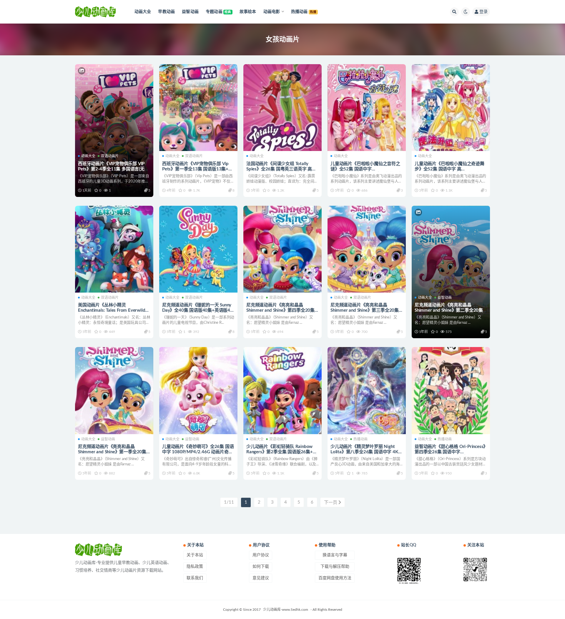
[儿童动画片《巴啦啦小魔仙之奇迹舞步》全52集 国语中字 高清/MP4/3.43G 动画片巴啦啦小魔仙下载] (451, 107)
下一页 (331, 502)
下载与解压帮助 (334, 567)
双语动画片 (110, 156)
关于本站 (195, 555)
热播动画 (360, 439)
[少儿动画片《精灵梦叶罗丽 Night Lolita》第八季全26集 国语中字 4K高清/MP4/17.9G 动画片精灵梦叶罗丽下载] (367, 390)
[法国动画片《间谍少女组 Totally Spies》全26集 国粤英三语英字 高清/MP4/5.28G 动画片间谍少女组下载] (282, 107)
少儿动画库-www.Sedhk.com (285, 609)
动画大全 (88, 156)
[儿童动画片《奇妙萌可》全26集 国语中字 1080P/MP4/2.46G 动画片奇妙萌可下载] (198, 390)
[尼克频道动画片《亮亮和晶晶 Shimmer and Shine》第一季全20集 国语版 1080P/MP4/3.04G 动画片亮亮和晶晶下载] (114, 390)
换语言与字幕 (335, 555)
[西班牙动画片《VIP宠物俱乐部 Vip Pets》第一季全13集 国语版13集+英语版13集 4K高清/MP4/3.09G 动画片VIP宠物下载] (198, 107)
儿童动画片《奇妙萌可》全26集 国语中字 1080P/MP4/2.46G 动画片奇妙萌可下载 (198, 451)
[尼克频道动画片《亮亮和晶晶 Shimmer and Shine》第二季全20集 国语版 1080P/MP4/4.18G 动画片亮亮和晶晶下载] (451, 249)
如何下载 (260, 567)
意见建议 (260, 578)
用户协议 (260, 555)
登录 (483, 12)
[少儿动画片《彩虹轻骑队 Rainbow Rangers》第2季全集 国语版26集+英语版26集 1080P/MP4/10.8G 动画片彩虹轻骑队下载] (282, 390)
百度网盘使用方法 (334, 578)
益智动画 (445, 297)
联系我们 (195, 578)
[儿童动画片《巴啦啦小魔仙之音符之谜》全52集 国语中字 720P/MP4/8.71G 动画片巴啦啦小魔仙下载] (367, 107)
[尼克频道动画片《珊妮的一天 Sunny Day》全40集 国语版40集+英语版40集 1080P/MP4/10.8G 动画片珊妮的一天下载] (198, 249)
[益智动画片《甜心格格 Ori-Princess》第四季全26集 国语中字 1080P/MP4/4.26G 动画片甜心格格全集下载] (451, 390)
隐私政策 (195, 567)
